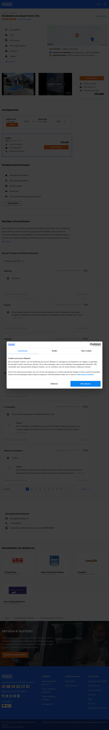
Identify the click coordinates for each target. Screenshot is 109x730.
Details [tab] (54, 351)
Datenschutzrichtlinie (85, 374)
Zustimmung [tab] (22, 351)
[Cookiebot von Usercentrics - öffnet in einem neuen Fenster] (91, 344)
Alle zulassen (85, 384)
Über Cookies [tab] (86, 351)
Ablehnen (54, 384)
